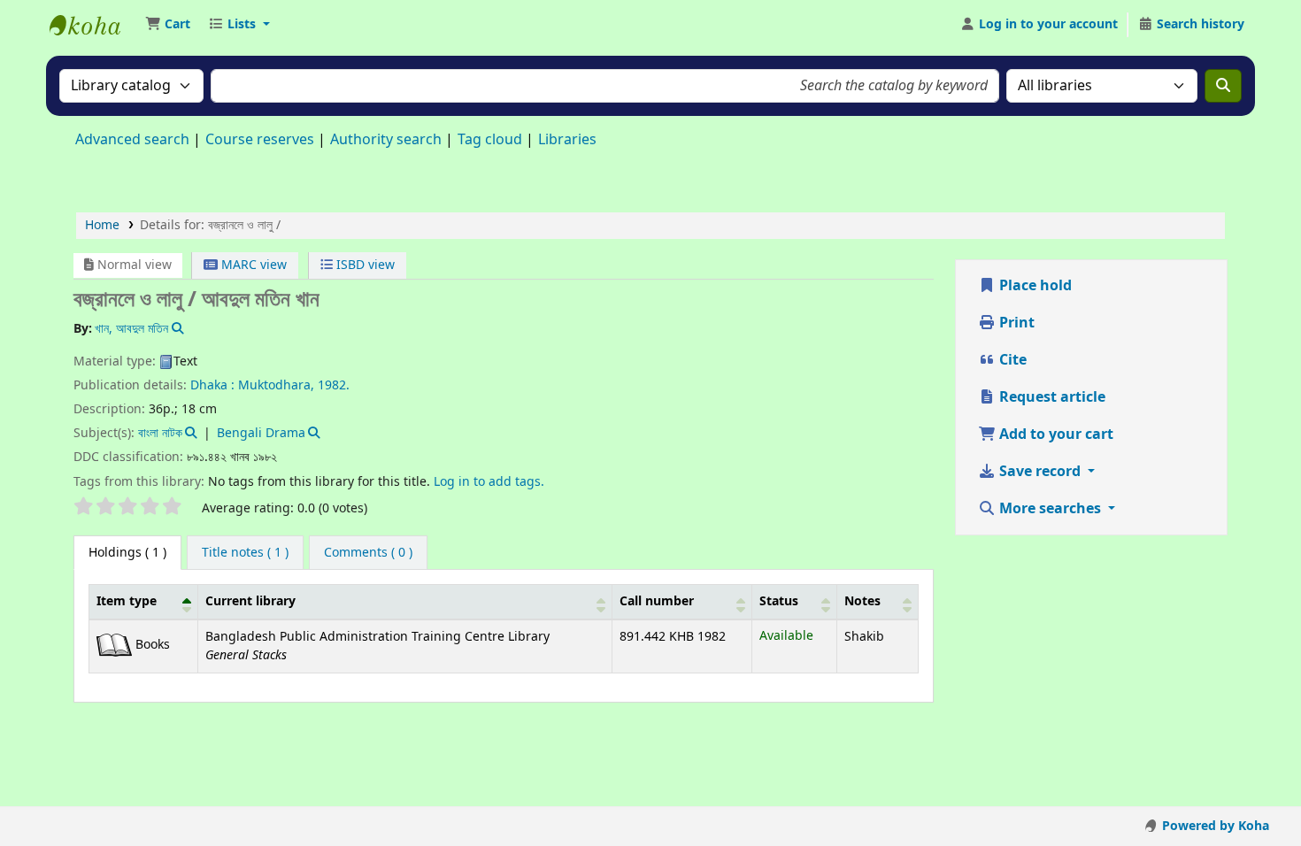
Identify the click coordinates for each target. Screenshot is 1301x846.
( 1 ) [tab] (127, 552)
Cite (1011, 360)
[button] (167, 25)
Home (102, 225)
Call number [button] (657, 601)
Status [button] (778, 601)
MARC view (252, 265)
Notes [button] (862, 601)
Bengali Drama (261, 433)
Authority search (386, 139)
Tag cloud (490, 139)
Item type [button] (126, 601)
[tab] (245, 553)
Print (1015, 323)
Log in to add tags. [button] (489, 482)
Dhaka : (212, 385)
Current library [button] (250, 601)
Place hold (1034, 285)
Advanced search (132, 139)
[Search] (1223, 86)
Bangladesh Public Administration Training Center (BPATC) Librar (94, 24)
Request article (1050, 397)
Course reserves (259, 139)
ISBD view (364, 265)
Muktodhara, (276, 385)
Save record (1040, 471)
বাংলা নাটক (160, 433)
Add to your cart (1054, 434)
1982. (334, 385)
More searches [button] (1050, 508)
